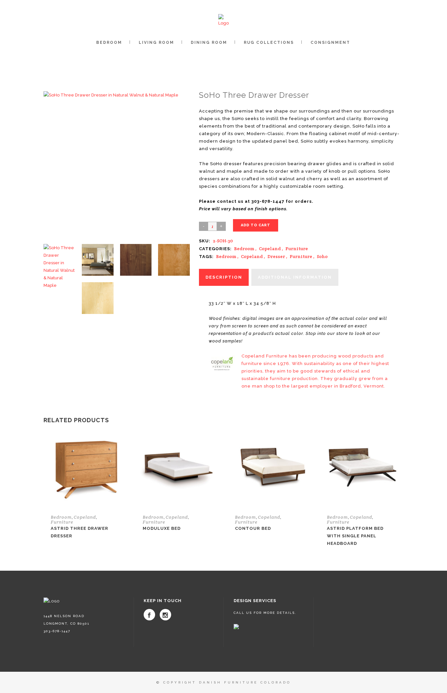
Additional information (295, 277)
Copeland (270, 248)
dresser (276, 256)
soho (322, 256)
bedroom (226, 256)
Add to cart (255, 225)
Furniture (296, 248)
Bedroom (244, 248)
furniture (301, 256)
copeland (252, 256)
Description (224, 277)
